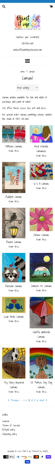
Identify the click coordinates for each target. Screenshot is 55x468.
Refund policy (8, 429)
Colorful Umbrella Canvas (41, 334)
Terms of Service (11, 425)
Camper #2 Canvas (41, 285)
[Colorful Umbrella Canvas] (41, 312)
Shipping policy (9, 434)
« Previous (13, 400)
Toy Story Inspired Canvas (14, 384)
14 (32, 400)
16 (37, 400)
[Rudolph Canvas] (13, 177)
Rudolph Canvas (14, 196)
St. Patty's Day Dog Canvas (41, 384)
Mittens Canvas (14, 146)
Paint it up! (26, 451)
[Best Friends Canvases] (41, 134)
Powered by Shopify (40, 451)
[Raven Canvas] (13, 223)
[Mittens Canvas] (13, 134)
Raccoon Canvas (14, 286)
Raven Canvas (13, 242)
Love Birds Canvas (14, 316)
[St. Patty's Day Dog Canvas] (41, 363)
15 (35, 400)
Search (5, 421)
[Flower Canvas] (41, 219)
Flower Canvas (41, 234)
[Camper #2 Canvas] (41, 267)
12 (26, 400)
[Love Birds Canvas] (13, 305)
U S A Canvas (41, 183)
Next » (43, 400)
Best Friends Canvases (41, 148)
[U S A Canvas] (41, 171)
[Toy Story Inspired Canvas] (13, 363)
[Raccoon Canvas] (13, 267)
